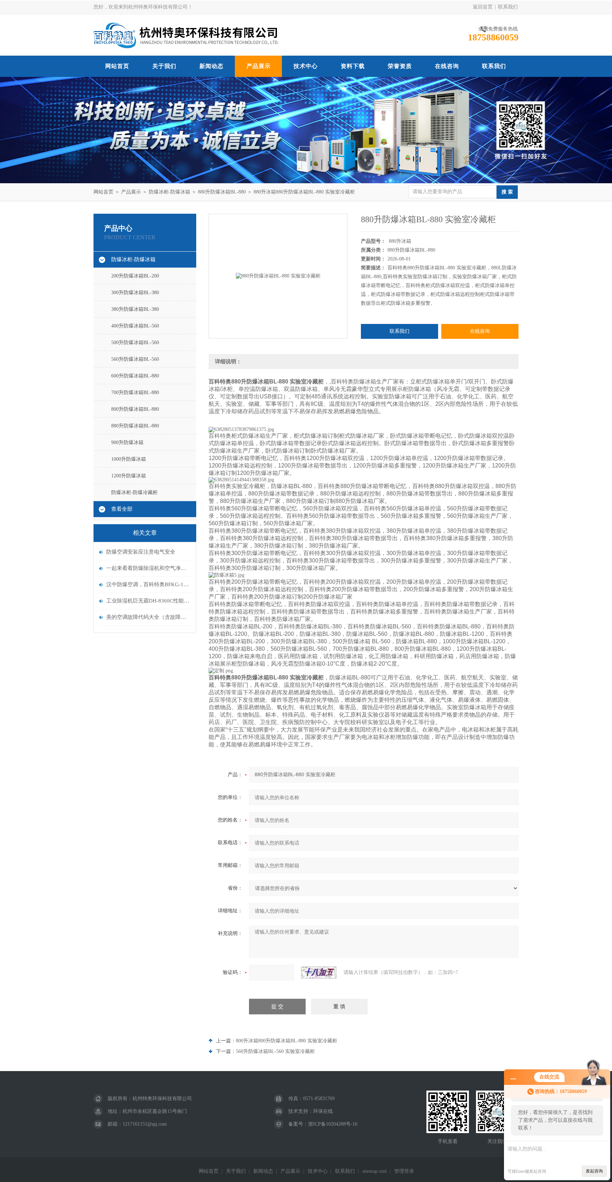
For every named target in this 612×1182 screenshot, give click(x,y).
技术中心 (306, 66)
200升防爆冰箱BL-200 (135, 276)
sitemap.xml (374, 1171)
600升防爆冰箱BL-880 (135, 376)
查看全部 (121, 509)
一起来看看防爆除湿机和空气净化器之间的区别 (148, 568)
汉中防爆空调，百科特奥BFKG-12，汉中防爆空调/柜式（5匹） (148, 584)
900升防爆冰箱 (127, 442)
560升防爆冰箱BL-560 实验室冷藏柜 (275, 1051)
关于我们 (164, 66)
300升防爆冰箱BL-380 (135, 292)
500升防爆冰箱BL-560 (135, 342)
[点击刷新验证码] (318, 973)
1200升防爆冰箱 (128, 475)
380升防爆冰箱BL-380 (135, 309)
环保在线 (323, 1111)
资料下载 (353, 66)
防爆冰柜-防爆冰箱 (169, 192)
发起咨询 (594, 1171)
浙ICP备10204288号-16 (332, 1124)
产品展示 (258, 66)
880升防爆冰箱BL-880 (222, 192)
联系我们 (508, 7)
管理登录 (404, 1171)
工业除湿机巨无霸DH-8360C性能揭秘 (148, 601)
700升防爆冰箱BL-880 (135, 392)
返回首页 (483, 7)
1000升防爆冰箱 (128, 459)
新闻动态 (211, 66)
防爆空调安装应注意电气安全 (140, 552)
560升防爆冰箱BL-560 (135, 359)
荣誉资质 (400, 66)
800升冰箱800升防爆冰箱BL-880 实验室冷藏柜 (286, 1040)
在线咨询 (447, 66)
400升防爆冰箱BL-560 (135, 326)
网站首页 (117, 66)
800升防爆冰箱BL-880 (135, 409)
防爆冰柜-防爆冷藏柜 (134, 492)
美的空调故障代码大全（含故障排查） (148, 617)
